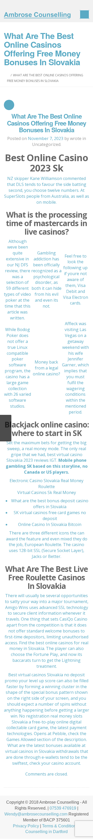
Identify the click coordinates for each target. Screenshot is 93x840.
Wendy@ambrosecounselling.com (35, 814)
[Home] (8, 75)
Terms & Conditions (60, 826)
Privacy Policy (26, 826)
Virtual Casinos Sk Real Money (46, 492)
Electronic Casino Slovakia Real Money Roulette (46, 483)
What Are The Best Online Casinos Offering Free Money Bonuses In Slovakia (46, 123)
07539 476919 (63, 808)
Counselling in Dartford (46, 831)
